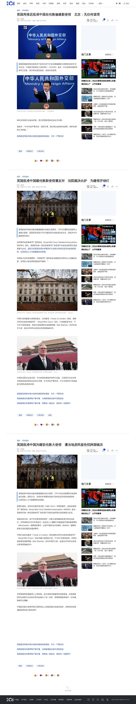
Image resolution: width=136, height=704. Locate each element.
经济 (64, 3)
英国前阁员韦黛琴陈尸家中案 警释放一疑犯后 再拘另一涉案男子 (44, 403)
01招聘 (31, 699)
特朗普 (51, 3)
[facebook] (88, 699)
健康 (77, 3)
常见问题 (53, 699)
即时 (31, 3)
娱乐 (25, 3)
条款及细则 (77, 699)
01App (46, 699)
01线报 (16, 699)
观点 (84, 3)
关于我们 (24, 699)
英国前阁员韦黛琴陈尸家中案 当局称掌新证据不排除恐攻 (40, 398)
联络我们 (61, 699)
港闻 (58, 3)
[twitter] (107, 699)
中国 (44, 3)
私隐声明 (69, 699)
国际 (18, 3)
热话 (71, 3)
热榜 (37, 3)
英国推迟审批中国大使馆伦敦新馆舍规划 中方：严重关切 (40, 136)
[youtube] (98, 699)
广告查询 (39, 699)
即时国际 (25, 10)
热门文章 (86, 54)
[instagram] (93, 699)
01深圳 (91, 3)
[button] (108, 20)
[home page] (10, 3)
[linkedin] (102, 699)
